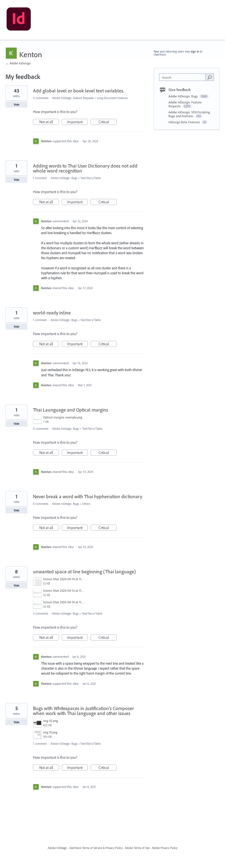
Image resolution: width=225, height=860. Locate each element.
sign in (195, 51)
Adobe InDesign (57, 848)
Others (86, 504)
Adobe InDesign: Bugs (63, 178)
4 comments (40, 98)
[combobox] (183, 77)
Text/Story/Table (90, 178)
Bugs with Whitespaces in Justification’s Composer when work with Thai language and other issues (83, 710)
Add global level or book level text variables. (78, 90)
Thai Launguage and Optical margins (70, 410)
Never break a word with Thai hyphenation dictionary (87, 496)
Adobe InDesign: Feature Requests (73, 98)
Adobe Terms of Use (137, 848)
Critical (108, 122)
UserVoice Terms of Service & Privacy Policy (96, 848)
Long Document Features (112, 98)
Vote (16, 104)
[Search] (209, 77)
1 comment (40, 178)
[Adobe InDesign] (18, 20)
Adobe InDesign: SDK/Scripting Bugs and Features (189, 114)
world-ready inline (52, 313)
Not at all (49, 122)
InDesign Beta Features (184, 122)
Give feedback (179, 89)
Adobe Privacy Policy (165, 848)
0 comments (40, 429)
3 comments (40, 613)
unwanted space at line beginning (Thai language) (84, 571)
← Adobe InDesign (18, 63)
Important (77, 122)
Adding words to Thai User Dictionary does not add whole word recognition (85, 168)
